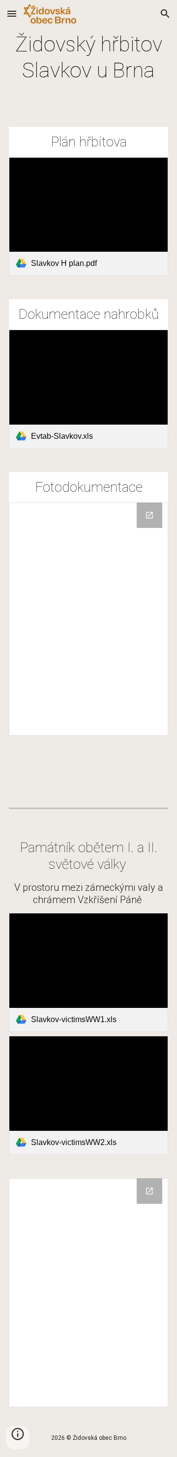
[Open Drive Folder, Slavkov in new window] (149, 515)
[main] (88, 57)
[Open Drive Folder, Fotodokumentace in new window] (149, 1191)
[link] (88, 216)
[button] (12, 13)
